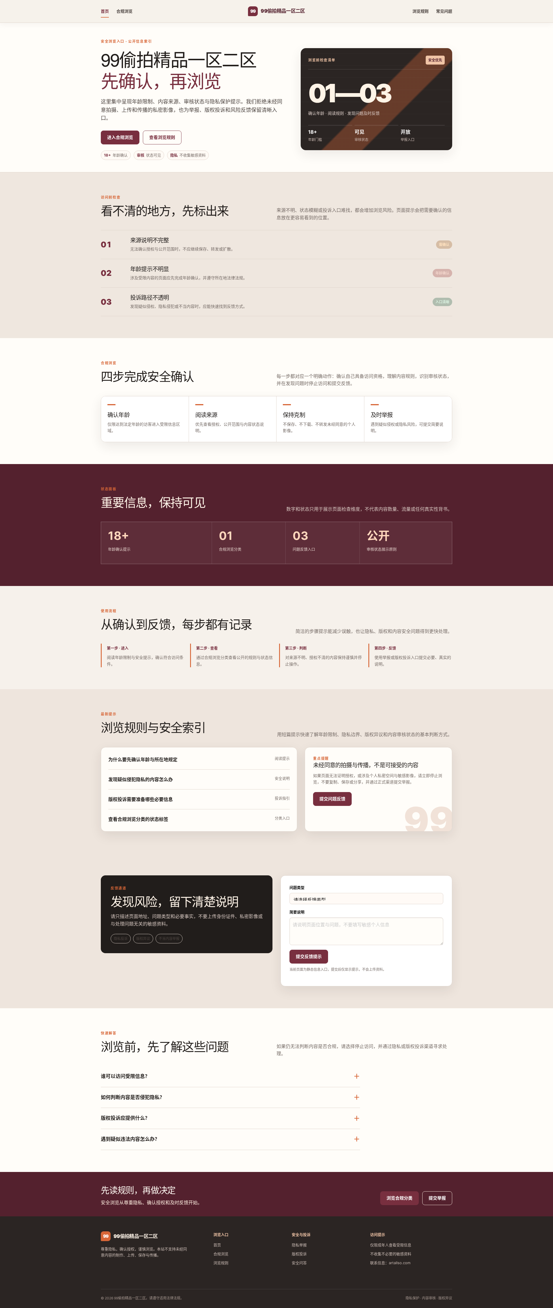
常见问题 (444, 11)
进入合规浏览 (120, 137)
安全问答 (299, 1262)
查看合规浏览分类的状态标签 (138, 819)
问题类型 (296, 887)
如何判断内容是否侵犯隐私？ (230, 1097)
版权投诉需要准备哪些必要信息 (140, 799)
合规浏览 (124, 11)
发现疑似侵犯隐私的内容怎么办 (140, 779)
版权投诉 (299, 1254)
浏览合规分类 (399, 1198)
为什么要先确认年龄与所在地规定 (142, 759)
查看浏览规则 (162, 137)
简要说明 (296, 912)
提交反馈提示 (309, 956)
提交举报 (437, 1198)
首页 (105, 11)
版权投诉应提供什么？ (230, 1118)
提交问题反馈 (332, 799)
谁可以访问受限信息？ (230, 1076)
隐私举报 (299, 1245)
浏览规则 (420, 11)
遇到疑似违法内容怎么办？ (230, 1139)
